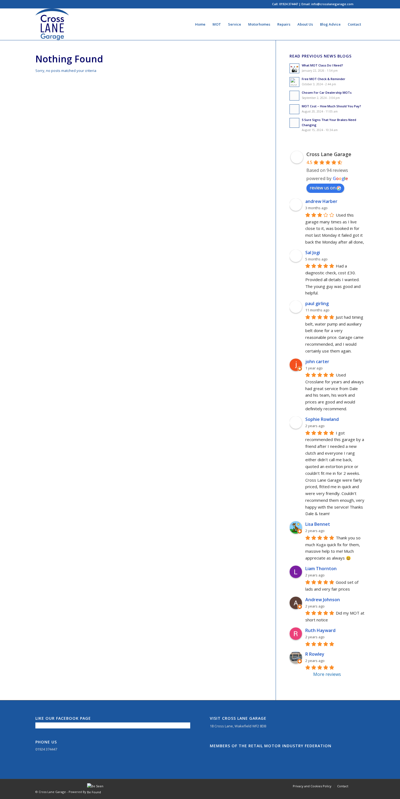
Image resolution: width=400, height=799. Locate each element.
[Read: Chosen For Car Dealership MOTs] (294, 96)
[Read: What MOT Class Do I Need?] (294, 68)
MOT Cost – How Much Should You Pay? (331, 106)
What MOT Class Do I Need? (322, 65)
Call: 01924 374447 (285, 4)
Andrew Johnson (322, 600)
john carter (317, 361)
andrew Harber (321, 201)
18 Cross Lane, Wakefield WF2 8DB (238, 726)
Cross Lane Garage (328, 154)
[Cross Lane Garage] (52, 24)
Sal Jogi (312, 253)
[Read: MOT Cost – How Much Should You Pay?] (294, 109)
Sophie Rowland (322, 419)
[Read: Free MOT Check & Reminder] (294, 82)
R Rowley (314, 654)
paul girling (317, 303)
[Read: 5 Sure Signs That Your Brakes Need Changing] (294, 123)
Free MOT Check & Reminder (323, 79)
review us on (323, 188)
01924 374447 (46, 749)
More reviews (327, 674)
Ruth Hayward (320, 630)
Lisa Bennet (317, 524)
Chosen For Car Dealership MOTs (327, 92)
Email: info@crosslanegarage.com (327, 4)
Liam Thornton (321, 569)
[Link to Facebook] (360, 4)
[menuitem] (200, 24)
